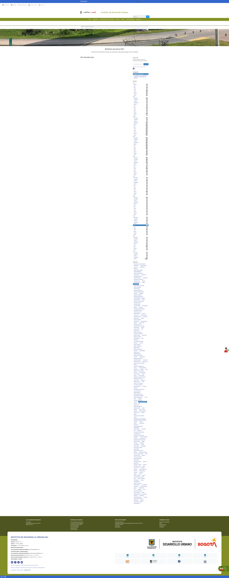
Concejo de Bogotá (74, 529)
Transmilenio (117, 525)
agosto (140, 84)
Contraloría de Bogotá (74, 525)
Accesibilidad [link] (13, 569)
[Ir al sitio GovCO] (3, 576)
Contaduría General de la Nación (76, 524)
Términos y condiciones (15, 565)
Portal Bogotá (28, 522)
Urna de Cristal (162, 525)
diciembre (140, 98)
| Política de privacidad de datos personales (29, 565)
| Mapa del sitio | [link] (20, 569)
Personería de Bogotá (74, 526)
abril (140, 90)
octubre (140, 101)
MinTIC (160, 523)
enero (140, 95)
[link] (12, 562)
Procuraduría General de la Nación (76, 522)
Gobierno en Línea (162, 524)
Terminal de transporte (119, 524)
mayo (140, 88)
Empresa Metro (118, 526)
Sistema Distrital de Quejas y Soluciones (33, 523)
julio (140, 85)
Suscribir (146, 64)
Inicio (82, 26)
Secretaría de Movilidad (119, 522)
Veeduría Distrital (73, 528)
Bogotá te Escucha (29, 524)
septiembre (140, 102)
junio (140, 87)
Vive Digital (161, 526)
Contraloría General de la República (76, 523)
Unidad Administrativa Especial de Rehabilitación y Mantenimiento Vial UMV (129, 523)
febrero (140, 93)
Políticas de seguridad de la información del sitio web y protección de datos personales (28, 567)
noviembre (140, 99)
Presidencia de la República (164, 522)
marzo (140, 92)
